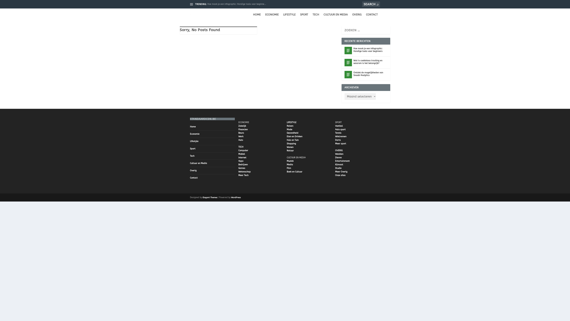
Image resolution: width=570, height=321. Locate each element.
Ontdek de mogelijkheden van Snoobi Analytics (368, 74)
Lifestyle (289, 14)
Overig (357, 14)
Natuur (290, 150)
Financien (243, 129)
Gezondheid (292, 133)
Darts (338, 140)
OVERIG (339, 150)
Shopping (291, 143)
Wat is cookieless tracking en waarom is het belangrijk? (367, 61)
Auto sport (340, 129)
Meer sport (340, 143)
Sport (304, 14)
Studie (338, 168)
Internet (242, 157)
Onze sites (340, 175)
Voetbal (339, 126)
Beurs (241, 133)
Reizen (290, 126)
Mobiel (241, 154)
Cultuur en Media (336, 14)
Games (241, 168)
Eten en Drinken (294, 136)
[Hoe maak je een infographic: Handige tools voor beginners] (348, 50)
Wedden (339, 154)
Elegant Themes (210, 197)
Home (257, 14)
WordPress (236, 197)
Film (289, 168)
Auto (240, 140)
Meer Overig (341, 171)
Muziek (290, 161)
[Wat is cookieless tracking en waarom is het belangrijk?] (348, 62)
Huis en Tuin (293, 140)
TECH (240, 147)
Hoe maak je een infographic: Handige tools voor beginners (368, 49)
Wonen (290, 147)
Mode (289, 129)
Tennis (338, 133)
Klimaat (339, 164)
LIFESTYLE (291, 122)
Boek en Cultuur (294, 171)
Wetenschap (244, 171)
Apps (240, 161)
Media (290, 164)
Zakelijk (242, 126)
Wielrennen (340, 136)
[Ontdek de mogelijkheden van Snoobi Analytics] (348, 74)
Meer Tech (243, 175)
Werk (240, 136)
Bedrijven (243, 164)
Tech (316, 14)
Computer (243, 150)
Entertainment (342, 161)
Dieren (338, 157)
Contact (372, 14)
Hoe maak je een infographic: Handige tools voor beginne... (236, 4)
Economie (272, 14)
